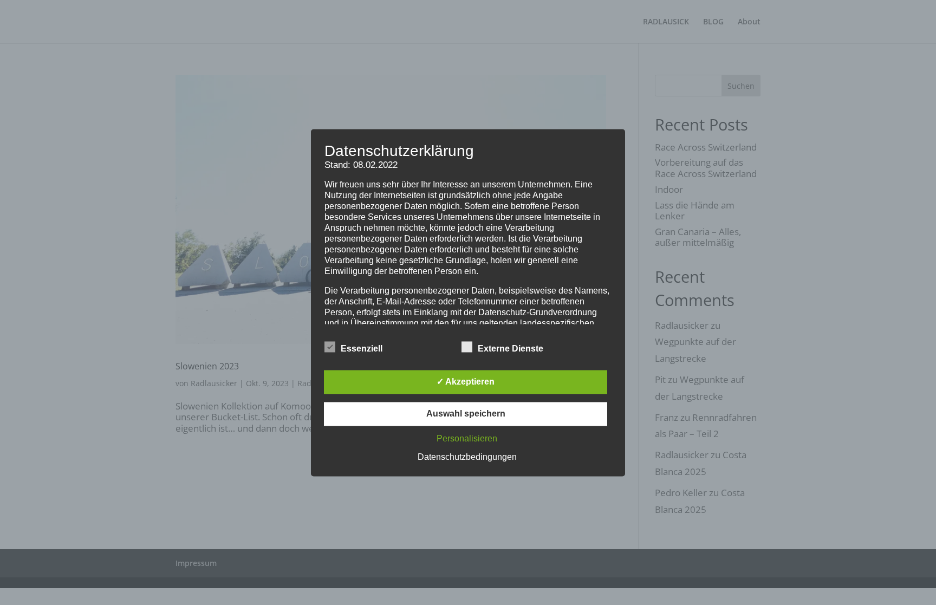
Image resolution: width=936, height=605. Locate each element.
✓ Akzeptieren (466, 381)
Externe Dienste (510, 348)
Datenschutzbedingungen (467, 456)
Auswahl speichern (465, 413)
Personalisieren (467, 438)
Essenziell (361, 348)
